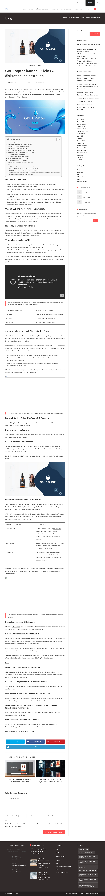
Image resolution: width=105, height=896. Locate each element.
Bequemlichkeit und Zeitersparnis (19, 156)
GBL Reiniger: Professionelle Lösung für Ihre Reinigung (86, 107)
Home (57, 860)
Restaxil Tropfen (82, 181)
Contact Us (75, 893)
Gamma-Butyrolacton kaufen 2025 (87, 861)
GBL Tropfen (16, 627)
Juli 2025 (80, 136)
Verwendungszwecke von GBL (18, 148)
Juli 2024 (80, 157)
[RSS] (22, 3)
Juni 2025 (80, 138)
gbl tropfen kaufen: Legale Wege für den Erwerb (21, 150)
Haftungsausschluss (61, 872)
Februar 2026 (81, 124)
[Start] (60, 17)
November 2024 (82, 148)
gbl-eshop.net (12, 83)
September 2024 (82, 153)
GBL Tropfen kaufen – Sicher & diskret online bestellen (84, 17)
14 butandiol (83, 849)
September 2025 (82, 131)
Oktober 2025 (81, 129)
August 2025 (81, 133)
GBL (78, 174)
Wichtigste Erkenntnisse (17, 142)
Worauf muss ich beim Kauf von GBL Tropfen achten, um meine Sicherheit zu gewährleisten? (34, 172)
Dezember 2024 (82, 145)
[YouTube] (17, 3)
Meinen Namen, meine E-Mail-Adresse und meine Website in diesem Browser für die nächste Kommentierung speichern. (34, 825)
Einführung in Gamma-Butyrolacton (19, 146)
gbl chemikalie (36, 219)
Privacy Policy (96, 893)
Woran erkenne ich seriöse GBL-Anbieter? (21, 174)
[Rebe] (20, 3)
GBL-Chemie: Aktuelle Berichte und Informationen (44, 875)
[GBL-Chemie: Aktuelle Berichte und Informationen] (33, 875)
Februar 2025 (81, 141)
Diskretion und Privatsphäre (18, 154)
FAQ (9, 164)
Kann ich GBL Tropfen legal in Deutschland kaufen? (24, 168)
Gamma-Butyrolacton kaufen (87, 857)
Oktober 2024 (81, 150)
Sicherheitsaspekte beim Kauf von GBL (18, 158)
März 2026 (80, 122)
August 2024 (81, 155)
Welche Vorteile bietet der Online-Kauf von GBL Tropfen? (25, 170)
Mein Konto (80, 3)
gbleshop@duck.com (19, 865)
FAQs (57, 869)
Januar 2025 (81, 143)
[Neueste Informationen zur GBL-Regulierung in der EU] (33, 862)
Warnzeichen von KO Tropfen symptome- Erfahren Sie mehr (50, 780)
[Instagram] (15, 3)
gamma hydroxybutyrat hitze (87, 875)
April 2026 (80, 119)
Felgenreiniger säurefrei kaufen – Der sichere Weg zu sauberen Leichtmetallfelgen (86, 78)
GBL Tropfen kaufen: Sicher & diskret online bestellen (20, 780)
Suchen (79, 30)
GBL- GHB (80, 177)
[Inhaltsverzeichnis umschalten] (57, 139)
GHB (78, 179)
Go (95, 221)
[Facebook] (8, 3)
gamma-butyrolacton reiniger (87, 866)
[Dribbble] (13, 3)
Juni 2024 (80, 160)
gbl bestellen (22, 92)
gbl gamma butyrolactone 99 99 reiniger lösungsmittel (87, 885)
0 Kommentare (39, 83)
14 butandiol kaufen (86, 853)
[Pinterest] (10, 3)
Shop (57, 863)
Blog (98, 3)
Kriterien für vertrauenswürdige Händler (21, 162)
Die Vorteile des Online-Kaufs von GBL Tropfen (21, 152)
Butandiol (80, 172)
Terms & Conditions (85, 893)
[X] (6, 3)
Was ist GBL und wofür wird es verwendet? (20, 144)
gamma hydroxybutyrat (87, 871)
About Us (68, 893)
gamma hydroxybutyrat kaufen (87, 879)
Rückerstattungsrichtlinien (63, 866)
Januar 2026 (81, 126)
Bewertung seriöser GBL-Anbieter (17, 160)
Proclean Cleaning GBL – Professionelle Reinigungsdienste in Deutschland (87, 86)
